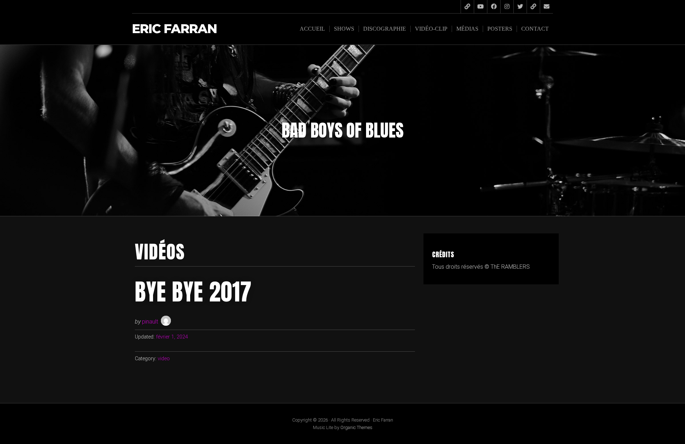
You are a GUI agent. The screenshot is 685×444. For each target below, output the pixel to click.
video (164, 359)
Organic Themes (356, 427)
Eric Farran (174, 29)
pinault (150, 321)
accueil (312, 29)
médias (467, 29)
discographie (384, 29)
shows (344, 29)
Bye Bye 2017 (193, 292)
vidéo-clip (431, 29)
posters (499, 29)
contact (535, 29)
